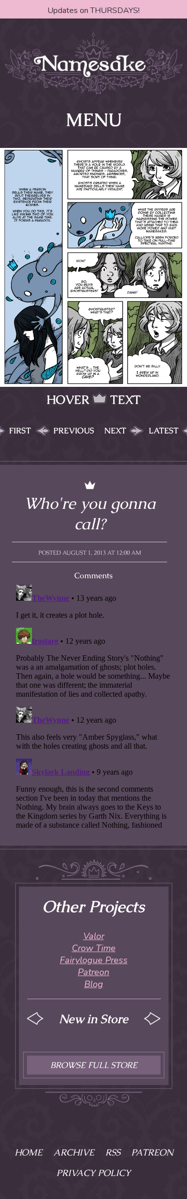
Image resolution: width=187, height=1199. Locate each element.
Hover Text (93, 399)
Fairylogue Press (94, 960)
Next (115, 430)
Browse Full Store (93, 1065)
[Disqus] (93, 706)
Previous (73, 430)
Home (28, 1152)
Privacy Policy (93, 1173)
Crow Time (94, 948)
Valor (93, 936)
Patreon (93, 972)
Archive (73, 1152)
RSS (112, 1152)
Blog (93, 984)
